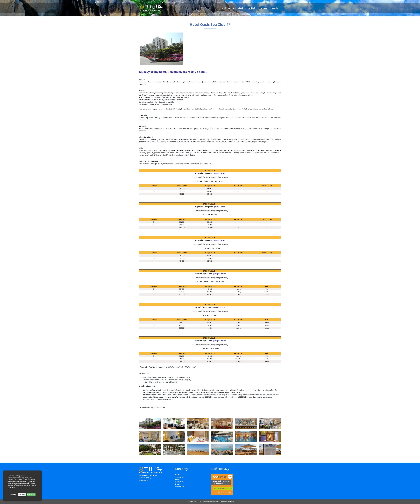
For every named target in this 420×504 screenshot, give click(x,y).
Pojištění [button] (251, 8)
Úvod (224, 8)
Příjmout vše (31, 495)
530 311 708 (179, 477)
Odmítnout (21, 495)
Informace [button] (263, 8)
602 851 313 (179, 482)
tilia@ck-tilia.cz (180, 486)
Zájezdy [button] (241, 8)
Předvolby (13, 495)
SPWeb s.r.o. (230, 501)
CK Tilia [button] (231, 8)
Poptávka (274, 8)
